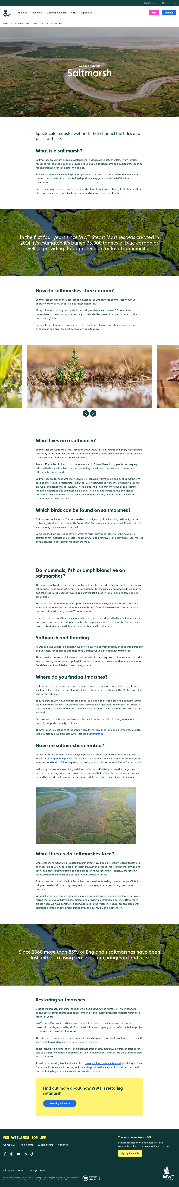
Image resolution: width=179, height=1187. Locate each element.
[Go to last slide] (86, 413)
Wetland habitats (89, 66)
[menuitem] (154, 12)
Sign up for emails (130, 1153)
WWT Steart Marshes (47, 1023)
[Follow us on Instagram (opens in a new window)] (11, 1154)
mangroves (96, 733)
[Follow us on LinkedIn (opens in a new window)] (25, 1154)
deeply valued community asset (103, 1063)
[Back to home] (168, 1173)
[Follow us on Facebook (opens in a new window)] (5, 1154)
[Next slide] (93, 413)
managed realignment (59, 758)
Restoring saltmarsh (60, 1103)
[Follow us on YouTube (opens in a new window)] (18, 1154)
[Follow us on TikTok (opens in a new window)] (32, 1154)
